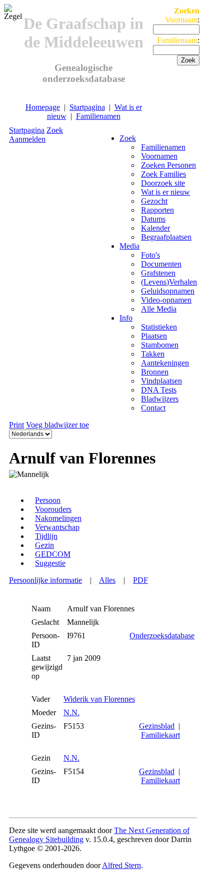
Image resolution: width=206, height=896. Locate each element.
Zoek (54, 130)
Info (126, 318)
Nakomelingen (58, 518)
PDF (140, 580)
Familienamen (98, 116)
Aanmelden (27, 139)
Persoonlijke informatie (45, 580)
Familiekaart (160, 735)
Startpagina (87, 107)
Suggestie (50, 563)
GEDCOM (52, 554)
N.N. (72, 712)
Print (16, 425)
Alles (107, 580)
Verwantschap (57, 527)
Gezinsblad (156, 726)
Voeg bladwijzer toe (57, 425)
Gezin (44, 545)
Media (130, 246)
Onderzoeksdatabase (162, 635)
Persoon (47, 500)
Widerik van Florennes (99, 699)
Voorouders (53, 509)
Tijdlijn (46, 536)
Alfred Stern (121, 865)
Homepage (43, 107)
